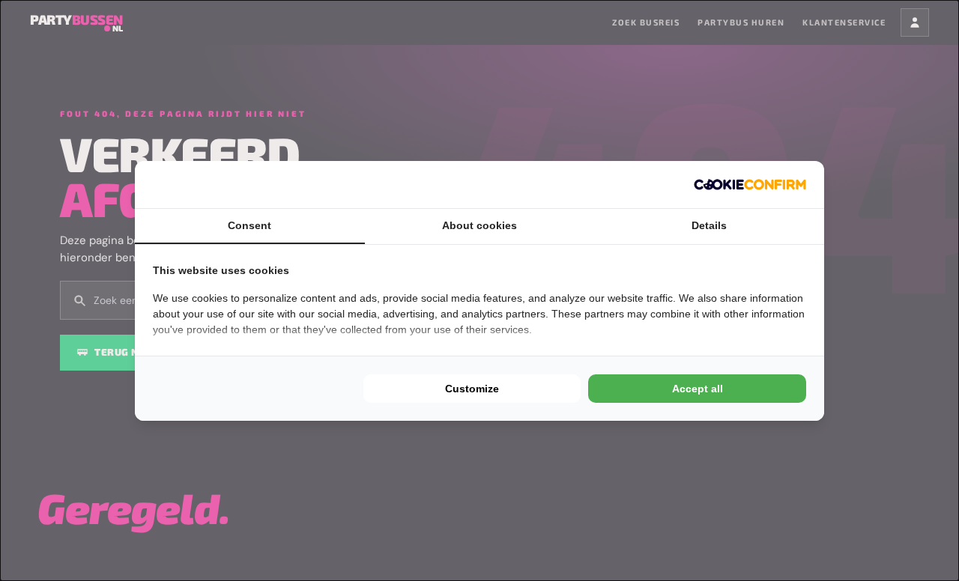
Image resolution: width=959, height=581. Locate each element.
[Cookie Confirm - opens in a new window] (750, 184)
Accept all (697, 389)
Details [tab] (709, 225)
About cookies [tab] (479, 225)
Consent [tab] (249, 225)
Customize (472, 389)
